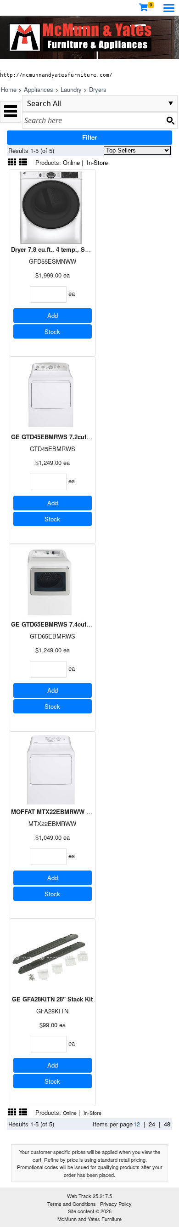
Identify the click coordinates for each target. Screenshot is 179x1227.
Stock (52, 331)
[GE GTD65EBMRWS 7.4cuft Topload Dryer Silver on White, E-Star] (52, 581)
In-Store (97, 162)
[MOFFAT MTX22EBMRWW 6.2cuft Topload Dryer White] (52, 768)
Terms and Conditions (72, 1203)
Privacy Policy (116, 1203)
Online (71, 162)
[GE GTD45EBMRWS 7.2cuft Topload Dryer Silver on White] (52, 394)
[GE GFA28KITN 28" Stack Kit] (52, 956)
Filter (89, 137)
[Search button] (170, 120)
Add (52, 315)
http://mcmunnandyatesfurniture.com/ (56, 75)
